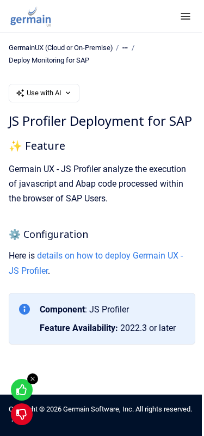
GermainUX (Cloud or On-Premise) (61, 48)
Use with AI (44, 93)
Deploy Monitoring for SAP (49, 60)
